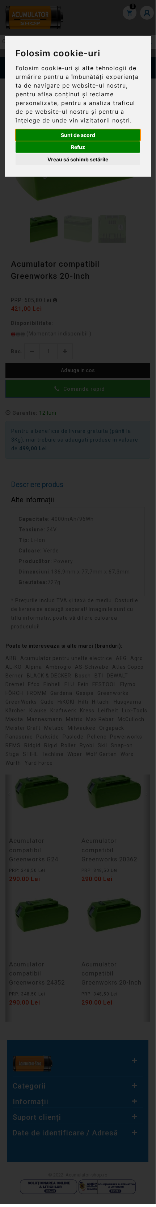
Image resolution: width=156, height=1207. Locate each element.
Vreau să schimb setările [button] (77, 159)
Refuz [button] (78, 147)
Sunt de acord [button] (78, 135)
